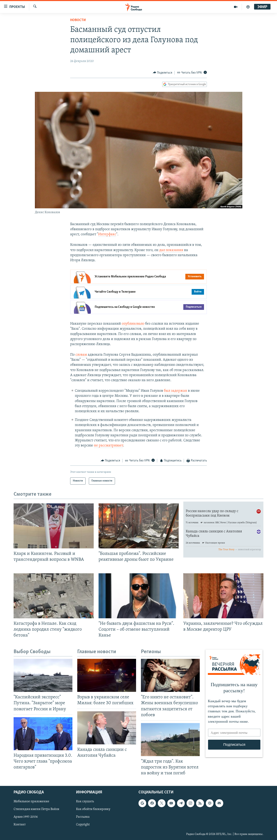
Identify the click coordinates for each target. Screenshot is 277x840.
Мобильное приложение (31, 801)
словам (81, 355)
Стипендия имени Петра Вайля (36, 809)
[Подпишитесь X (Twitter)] (161, 803)
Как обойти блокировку (93, 809)
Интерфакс (107, 234)
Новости (78, 20)
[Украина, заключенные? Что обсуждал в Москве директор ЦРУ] (223, 595)
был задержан (175, 391)
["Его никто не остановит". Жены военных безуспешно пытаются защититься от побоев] (170, 675)
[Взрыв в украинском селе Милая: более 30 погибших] (106, 675)
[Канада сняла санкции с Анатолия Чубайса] (106, 727)
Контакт (20, 824)
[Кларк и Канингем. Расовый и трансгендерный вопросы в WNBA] (54, 525)
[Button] (162, 72)
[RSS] (200, 803)
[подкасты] (248, 7)
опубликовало (133, 324)
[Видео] (236, 7)
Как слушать (85, 801)
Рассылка (83, 817)
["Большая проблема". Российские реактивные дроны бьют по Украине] (139, 525)
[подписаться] (219, 803)
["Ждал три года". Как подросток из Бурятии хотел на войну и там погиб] (170, 739)
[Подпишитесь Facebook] (152, 803)
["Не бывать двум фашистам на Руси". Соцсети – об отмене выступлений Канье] (139, 595)
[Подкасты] (210, 803)
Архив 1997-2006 (26, 817)
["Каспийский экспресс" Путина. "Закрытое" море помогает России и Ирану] (43, 675)
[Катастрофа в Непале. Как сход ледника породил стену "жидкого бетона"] (54, 595)
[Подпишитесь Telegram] (181, 803)
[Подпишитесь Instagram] (190, 803)
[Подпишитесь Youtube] (171, 803)
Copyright (83, 824)
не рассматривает (108, 445)
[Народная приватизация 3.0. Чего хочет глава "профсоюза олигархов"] (43, 733)
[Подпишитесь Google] (142, 803)
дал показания (171, 250)
